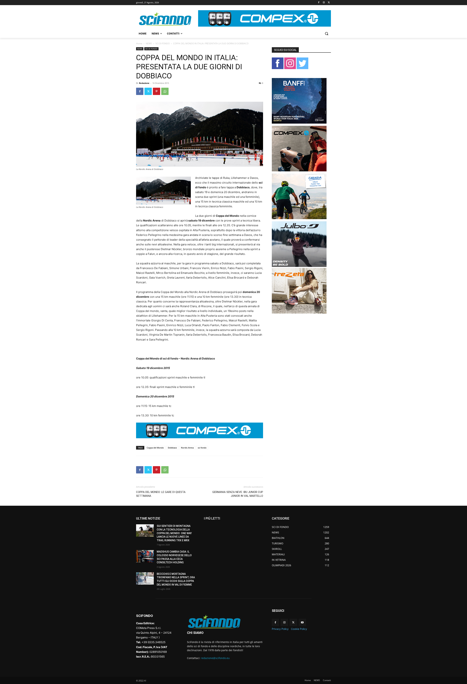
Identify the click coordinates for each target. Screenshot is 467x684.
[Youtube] (302, 622)
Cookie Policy (299, 628)
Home (139, 43)
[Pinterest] (156, 91)
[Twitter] (329, 3)
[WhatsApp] (165, 91)
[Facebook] (319, 3)
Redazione (144, 83)
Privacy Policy (280, 628)
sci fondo (202, 447)
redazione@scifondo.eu (215, 658)
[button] (326, 33)
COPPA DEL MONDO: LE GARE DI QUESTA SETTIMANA (161, 494)
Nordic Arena (187, 447)
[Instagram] (324, 3)
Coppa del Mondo (155, 447)
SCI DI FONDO (162, 43)
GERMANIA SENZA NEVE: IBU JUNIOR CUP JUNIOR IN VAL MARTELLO (237, 494)
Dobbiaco (172, 447)
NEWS (149, 43)
